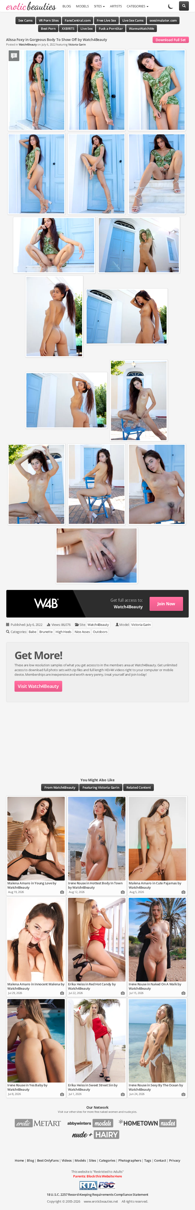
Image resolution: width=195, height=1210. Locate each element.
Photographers (129, 1160)
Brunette (45, 631)
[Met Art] (40, 1121)
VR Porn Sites (49, 20)
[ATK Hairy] (97, 1133)
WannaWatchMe (141, 28)
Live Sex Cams (132, 20)
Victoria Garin (77, 44)
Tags (147, 1160)
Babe (32, 631)
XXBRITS (68, 28)
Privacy (174, 1160)
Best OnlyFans (48, 1160)
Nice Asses (82, 631)
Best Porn (48, 28)
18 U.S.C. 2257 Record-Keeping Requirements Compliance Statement (97, 1194)
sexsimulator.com (163, 20)
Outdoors (100, 631)
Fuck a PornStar (111, 28)
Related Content (138, 787)
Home (19, 1160)
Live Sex (86, 28)
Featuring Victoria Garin (101, 787)
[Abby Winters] (91, 1121)
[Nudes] (29, 6)
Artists (116, 6)
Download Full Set (171, 39)
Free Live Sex (106, 20)
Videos (67, 1160)
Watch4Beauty (28, 44)
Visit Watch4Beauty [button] (38, 686)
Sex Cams (25, 20)
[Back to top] (186, 1201)
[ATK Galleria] (149, 1121)
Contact (160, 1160)
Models (82, 6)
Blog (66, 6)
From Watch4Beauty (59, 787)
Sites (98, 6)
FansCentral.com (77, 20)
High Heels (63, 631)
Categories (136, 6)
